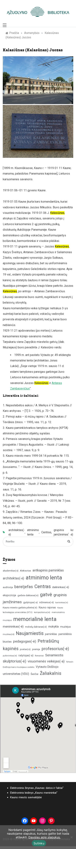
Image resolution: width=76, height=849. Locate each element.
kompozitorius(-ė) (42, 612)
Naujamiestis (30, 633)
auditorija (8, 587)
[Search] (69, 541)
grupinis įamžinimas (61, 532)
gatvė (46, 594)
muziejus (65, 626)
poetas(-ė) (25, 649)
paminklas (51, 634)
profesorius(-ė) (55, 648)
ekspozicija (9, 595)
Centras (46, 532)
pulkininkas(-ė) (10, 656)
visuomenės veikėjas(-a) (46, 661)
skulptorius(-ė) (14, 661)
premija (36, 649)
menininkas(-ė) (13, 626)
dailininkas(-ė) (60, 587)
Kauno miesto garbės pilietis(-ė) (20, 607)
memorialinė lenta (34, 619)
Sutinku (39, 843)
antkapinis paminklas (48, 570)
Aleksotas (25, 570)
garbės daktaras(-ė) (28, 595)
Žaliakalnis (50, 673)
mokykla (53, 626)
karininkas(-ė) (61, 602)
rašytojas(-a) (25, 655)
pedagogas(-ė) (24, 641)
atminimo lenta (33, 532)
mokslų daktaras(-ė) (36, 626)
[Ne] (71, 837)
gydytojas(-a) (30, 602)
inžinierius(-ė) (46, 602)
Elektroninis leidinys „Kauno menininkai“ (33, 792)
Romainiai (39, 656)
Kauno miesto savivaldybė (26, 797)
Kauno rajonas (47, 607)
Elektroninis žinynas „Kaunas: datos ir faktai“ (36, 788)
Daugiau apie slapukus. (44, 837)
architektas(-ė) (16, 532)
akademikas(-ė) (10, 570)
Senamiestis (54, 655)
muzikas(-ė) (8, 634)
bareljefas (23, 586)
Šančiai (34, 673)
